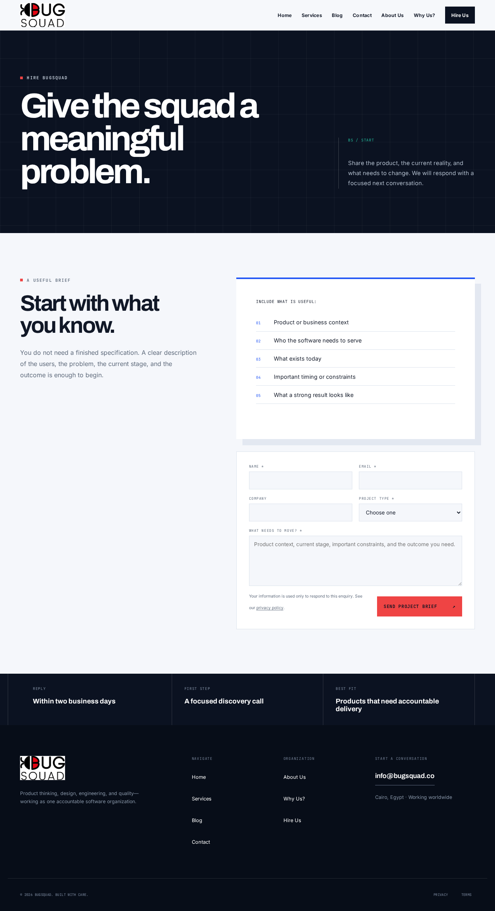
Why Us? (424, 15)
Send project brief (420, 606)
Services (312, 15)
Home (285, 15)
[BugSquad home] (42, 15)
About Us (392, 15)
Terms (466, 894)
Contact (362, 15)
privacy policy (269, 607)
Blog (337, 15)
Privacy (441, 894)
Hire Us (460, 15)
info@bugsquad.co (405, 776)
